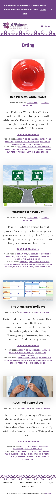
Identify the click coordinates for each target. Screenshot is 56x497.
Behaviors (33, 139)
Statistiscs (33, 256)
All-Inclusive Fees (14, 454)
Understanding (42, 267)
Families (9, 141)
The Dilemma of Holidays (28, 306)
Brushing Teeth (42, 454)
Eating (40, 149)
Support (29, 267)
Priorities (18, 267)
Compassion (45, 358)
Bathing (24, 262)
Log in (48, 493)
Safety (38, 352)
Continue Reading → (28, 134)
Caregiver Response (14, 149)
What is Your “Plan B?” (28, 212)
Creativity (30, 149)
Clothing (10, 456)
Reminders (27, 459)
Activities (22, 139)
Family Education (26, 152)
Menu (47, 25)
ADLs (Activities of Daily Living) (34, 147)
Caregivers (45, 139)
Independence (42, 456)
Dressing (21, 456)
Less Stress (42, 152)
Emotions (46, 254)
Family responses (37, 264)
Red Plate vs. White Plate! (28, 97)
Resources (21, 256)
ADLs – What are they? (28, 402)
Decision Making (11, 264)
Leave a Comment (42, 312)
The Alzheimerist (35, 144)
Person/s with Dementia (27, 141)
